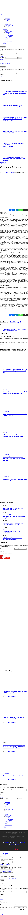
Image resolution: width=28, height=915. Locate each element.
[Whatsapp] (20, 210)
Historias (7, 26)
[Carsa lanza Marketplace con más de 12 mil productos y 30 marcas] (15, 469)
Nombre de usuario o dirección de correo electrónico (11, 858)
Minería (7, 39)
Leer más (5, 698)
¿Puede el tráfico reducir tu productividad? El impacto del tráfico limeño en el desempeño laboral (15, 119)
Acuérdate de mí (5, 863)
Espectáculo (10, 35)
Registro (4, 854)
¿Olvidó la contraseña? (5, 864)
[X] (25, 210)
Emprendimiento (9, 25)
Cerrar (1, 797)
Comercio (7, 19)
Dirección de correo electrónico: (7, 342)
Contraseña (2, 860)
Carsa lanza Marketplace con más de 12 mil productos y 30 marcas (15, 480)
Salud (6, 30)
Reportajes (7, 32)
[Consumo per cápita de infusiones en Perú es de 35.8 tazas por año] (15, 680)
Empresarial (5, 21)
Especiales (5, 29)
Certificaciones (8, 31)
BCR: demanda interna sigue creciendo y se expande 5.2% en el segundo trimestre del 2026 (15, 93)
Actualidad (5, 16)
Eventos (10, 36)
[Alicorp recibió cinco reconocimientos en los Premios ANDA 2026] (15, 125)
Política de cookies (16, 837)
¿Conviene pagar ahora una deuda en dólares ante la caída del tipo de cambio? (14, 106)
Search (19, 57)
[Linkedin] (16, 210)
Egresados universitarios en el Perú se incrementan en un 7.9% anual (13, 718)
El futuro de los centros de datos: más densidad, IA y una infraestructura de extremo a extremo (13, 145)
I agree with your (10, 878)
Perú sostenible (5, 38)
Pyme (6, 23)
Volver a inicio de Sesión (5, 871)
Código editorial (12, 836)
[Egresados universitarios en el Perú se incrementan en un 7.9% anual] (15, 707)
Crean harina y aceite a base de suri (13, 776)
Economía (7, 18)
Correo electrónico (4, 873)
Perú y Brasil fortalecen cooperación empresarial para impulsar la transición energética (14, 158)
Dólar (4, 42)
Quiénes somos (4, 836)
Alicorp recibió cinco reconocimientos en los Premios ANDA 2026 (13, 508)
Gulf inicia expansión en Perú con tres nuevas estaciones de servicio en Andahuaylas (13, 531)
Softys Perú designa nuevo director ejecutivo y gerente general (12, 538)
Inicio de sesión (4, 865)
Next (5, 162)
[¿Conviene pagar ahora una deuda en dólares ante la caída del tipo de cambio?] (15, 100)
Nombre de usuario (4, 872)
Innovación (5, 27)
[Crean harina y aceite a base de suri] (15, 762)
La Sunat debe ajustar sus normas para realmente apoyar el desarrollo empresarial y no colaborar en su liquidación (15, 746)
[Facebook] (11, 210)
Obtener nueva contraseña (6, 869)
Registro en (5, 853)
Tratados (7, 20)
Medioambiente (8, 41)
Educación (7, 37)
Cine (9, 33)
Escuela (4, 43)
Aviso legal (19, 836)
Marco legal (8, 24)
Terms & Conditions (13, 878)
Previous (2, 162)
